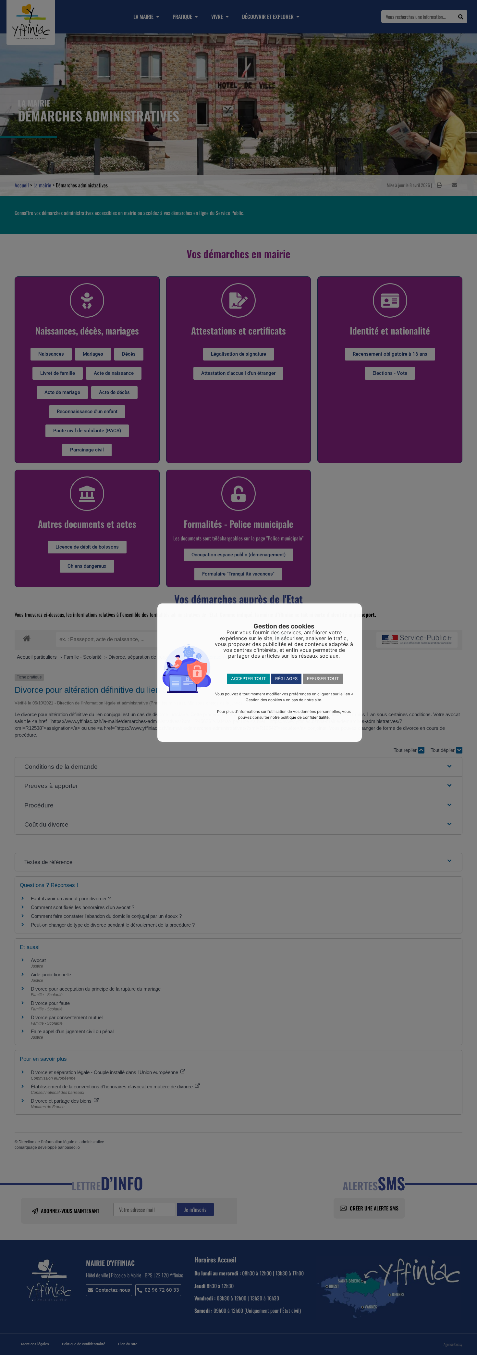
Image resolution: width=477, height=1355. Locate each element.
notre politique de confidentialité (299, 717)
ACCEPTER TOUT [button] (248, 678)
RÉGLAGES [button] (286, 678)
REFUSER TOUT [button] (323, 678)
